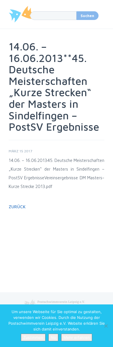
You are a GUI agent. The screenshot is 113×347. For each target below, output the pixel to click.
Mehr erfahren (76, 337)
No (53, 337)
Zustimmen (33, 337)
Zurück (17, 206)
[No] (106, 326)
